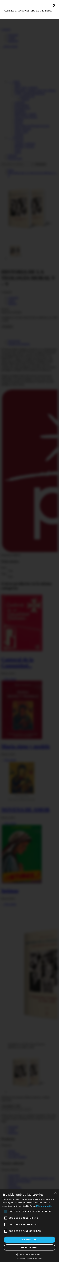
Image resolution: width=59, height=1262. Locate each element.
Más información (44, 1206)
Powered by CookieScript (29, 1258)
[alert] (29, 1225)
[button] (29, 1254)
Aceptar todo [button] (29, 1239)
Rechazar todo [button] (29, 1247)
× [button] (55, 1193)
